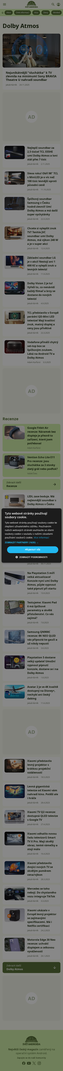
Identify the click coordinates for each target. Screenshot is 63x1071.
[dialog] (31, 535)
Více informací (41, 537)
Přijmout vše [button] (32, 549)
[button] (31, 542)
